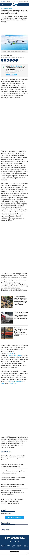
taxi (3, 383)
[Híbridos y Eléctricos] (14, 538)
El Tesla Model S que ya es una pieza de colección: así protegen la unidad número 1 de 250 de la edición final (21, 315)
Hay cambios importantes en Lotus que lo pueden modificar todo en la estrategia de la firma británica (20, 331)
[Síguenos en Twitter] (13, 541)
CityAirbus (12, 383)
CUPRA (16, 1)
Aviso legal (13, 546)
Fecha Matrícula (26, 546)
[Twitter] (5, 60)
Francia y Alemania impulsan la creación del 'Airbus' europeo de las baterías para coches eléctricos (12, 458)
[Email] (16, 60)
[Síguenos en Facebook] (10, 541)
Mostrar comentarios (14, 517)
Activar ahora (10, 74)
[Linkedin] (8, 60)
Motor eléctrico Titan (24, 1)
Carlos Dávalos (6, 55)
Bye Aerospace (18, 355)
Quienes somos (2, 546)
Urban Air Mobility (15, 381)
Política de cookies (19, 546)
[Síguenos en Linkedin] (16, 541)
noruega (11, 355)
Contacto (8, 545)
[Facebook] (2, 60)
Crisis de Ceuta (10, 1)
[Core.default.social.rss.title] (18, 541)
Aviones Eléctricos (6, 8)
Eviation (11, 353)
